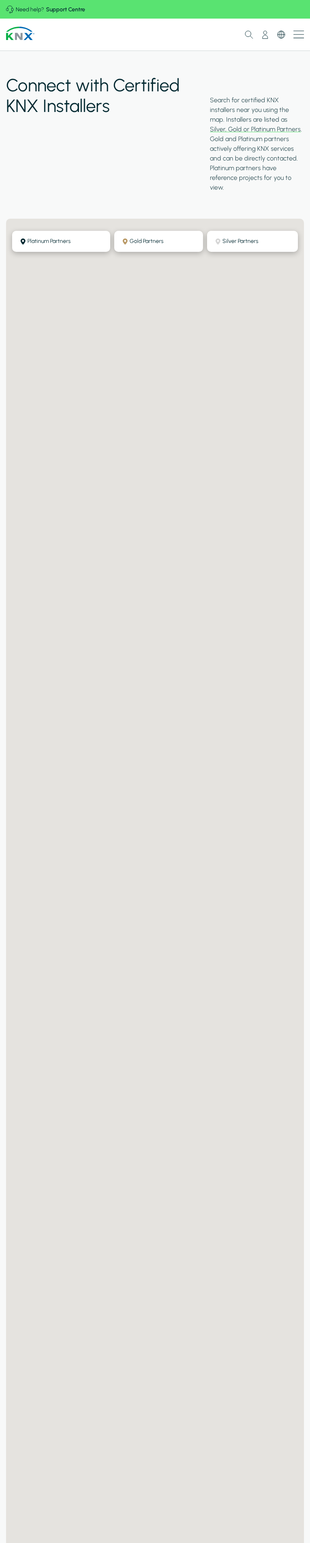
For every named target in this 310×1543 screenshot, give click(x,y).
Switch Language (281, 35)
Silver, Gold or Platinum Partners (255, 129)
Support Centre (65, 9)
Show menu (298, 34)
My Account (265, 35)
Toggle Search (249, 35)
